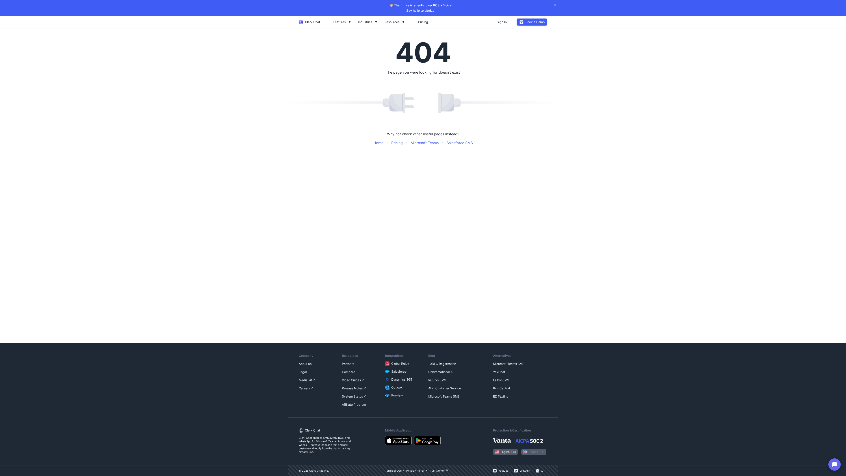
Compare (348, 372)
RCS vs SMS (437, 380)
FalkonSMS (501, 380)
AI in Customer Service (444, 388)
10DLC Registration (442, 364)
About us (305, 364)
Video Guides (351, 380)
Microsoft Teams (425, 143)
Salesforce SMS (460, 143)
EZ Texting (500, 396)
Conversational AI (440, 372)
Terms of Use (393, 470)
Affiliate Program (354, 404)
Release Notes (352, 388)
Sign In (502, 22)
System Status (352, 396)
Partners (348, 364)
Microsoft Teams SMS (444, 396)
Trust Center (437, 470)
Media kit (305, 380)
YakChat (499, 372)
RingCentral (501, 388)
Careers (304, 388)
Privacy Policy (415, 470)
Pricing (423, 22)
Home (378, 143)
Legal (303, 372)
